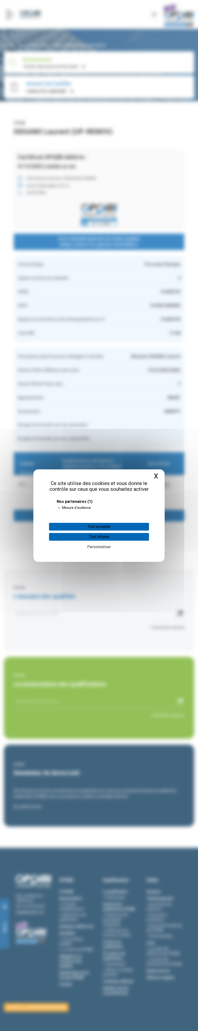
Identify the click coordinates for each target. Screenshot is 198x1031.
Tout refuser (99, 536)
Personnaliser (99, 547)
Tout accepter (99, 526)
